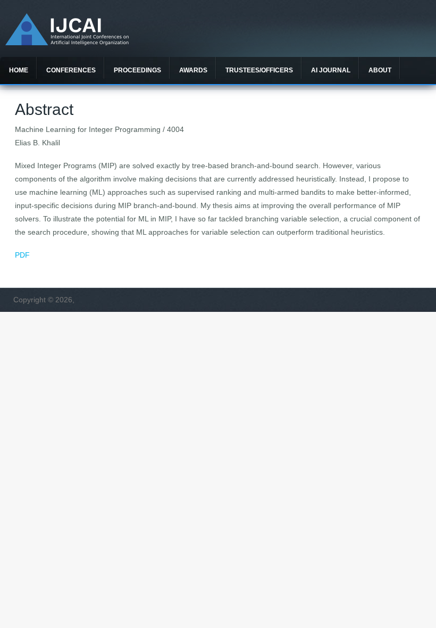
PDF (22, 255)
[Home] (67, 42)
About (379, 70)
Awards (193, 70)
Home (18, 70)
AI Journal (330, 70)
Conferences (71, 70)
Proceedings (137, 70)
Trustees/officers (259, 70)
